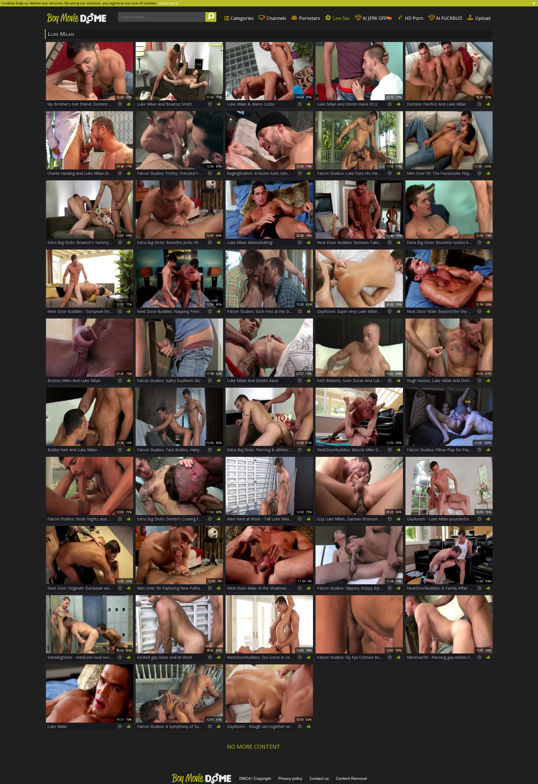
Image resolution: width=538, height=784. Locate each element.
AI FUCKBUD (448, 18)
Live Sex (341, 18)
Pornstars (309, 18)
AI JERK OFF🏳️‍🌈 (376, 18)
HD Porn (413, 18)
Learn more (168, 3)
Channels (275, 18)
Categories (241, 18)
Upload (482, 18)
